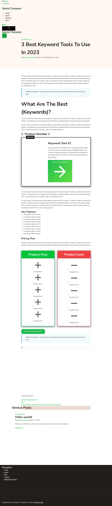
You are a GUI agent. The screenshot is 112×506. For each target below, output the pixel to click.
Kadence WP (39, 502)
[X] (4, 25)
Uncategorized (26, 39)
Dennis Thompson (29, 57)
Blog (7, 20)
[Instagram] (6, 25)
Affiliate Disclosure (10, 479)
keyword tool (32, 400)
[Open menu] (4, 35)
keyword (24, 400)
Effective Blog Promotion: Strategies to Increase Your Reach (41, 403)
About (7, 15)
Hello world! (23, 417)
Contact (8, 18)
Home (7, 13)
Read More (19, 428)
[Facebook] (3, 25)
